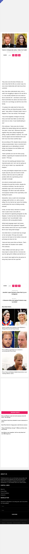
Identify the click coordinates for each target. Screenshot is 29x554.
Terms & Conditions (5, 493)
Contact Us (3, 495)
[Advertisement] (14, 14)
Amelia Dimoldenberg (12, 51)
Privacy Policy (4, 491)
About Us (3, 489)
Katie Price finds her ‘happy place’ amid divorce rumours (14, 424)
